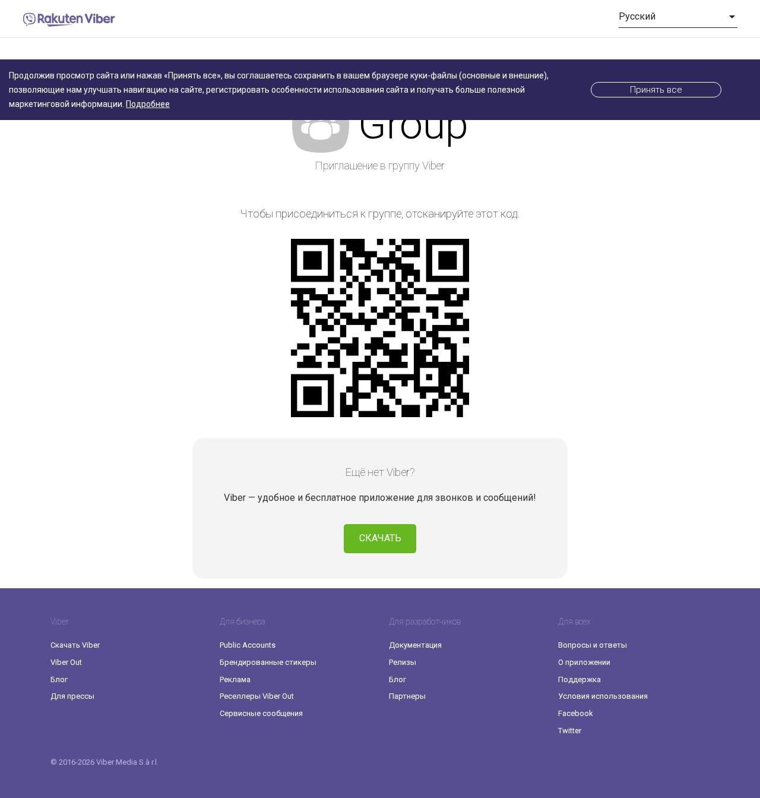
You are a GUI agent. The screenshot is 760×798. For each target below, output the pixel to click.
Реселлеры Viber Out (257, 696)
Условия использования (603, 696)
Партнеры (407, 696)
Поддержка (579, 679)
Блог (59, 679)
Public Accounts (248, 645)
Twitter (569, 730)
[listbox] (678, 17)
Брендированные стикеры (268, 662)
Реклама (235, 679)
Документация (415, 645)
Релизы (402, 662)
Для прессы (72, 696)
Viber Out (66, 662)
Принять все (656, 89)
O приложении (584, 662)
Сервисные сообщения (261, 713)
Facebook (575, 713)
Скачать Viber (75, 645)
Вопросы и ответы (592, 645)
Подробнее (148, 104)
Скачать (380, 538)
